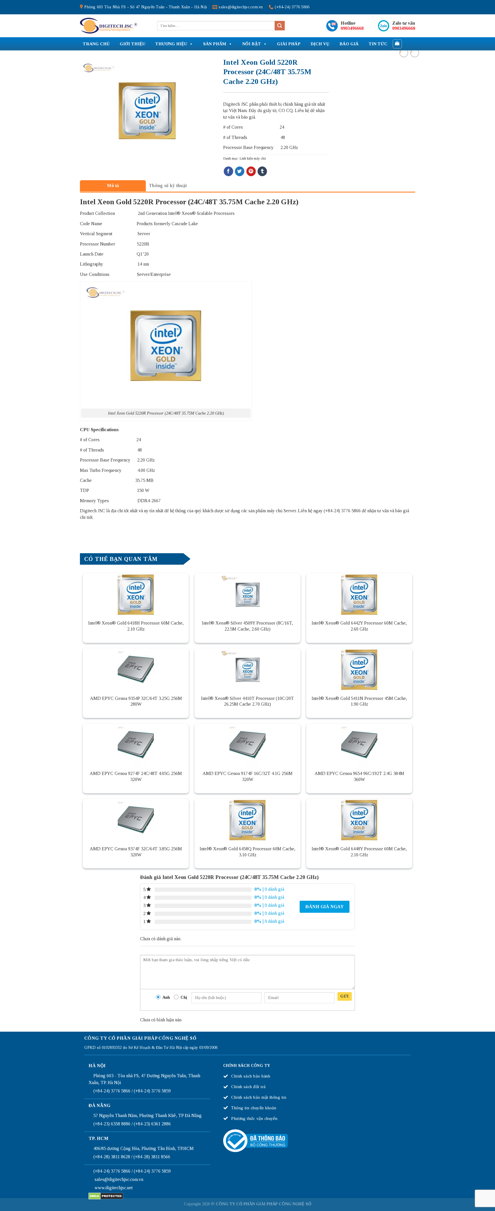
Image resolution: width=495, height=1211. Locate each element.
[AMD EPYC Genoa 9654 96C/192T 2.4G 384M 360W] (359, 745)
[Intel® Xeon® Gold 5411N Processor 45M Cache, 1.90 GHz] (359, 669)
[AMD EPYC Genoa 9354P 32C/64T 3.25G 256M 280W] (135, 669)
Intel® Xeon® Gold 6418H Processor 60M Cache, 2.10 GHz (136, 626)
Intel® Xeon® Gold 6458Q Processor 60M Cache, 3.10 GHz (247, 851)
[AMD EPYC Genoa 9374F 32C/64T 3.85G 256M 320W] (135, 820)
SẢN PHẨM (214, 44)
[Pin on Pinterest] (251, 171)
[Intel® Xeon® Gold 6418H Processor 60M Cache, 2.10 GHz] (135, 594)
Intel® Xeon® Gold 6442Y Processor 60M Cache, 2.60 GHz (359, 626)
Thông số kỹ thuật (168, 185)
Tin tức (378, 44)
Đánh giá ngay (324, 906)
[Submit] (279, 26)
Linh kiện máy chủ (252, 158)
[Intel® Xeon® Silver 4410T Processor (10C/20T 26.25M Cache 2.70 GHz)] (247, 669)
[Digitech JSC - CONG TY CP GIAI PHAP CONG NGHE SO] (108, 26)
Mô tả (113, 185)
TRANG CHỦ (96, 44)
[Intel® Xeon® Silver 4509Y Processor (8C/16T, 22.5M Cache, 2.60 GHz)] (247, 594)
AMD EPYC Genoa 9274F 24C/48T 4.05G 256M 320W (136, 776)
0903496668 (352, 28)
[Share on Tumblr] (262, 171)
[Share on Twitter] (239, 171)
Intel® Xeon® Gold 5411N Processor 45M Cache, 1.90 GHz (359, 701)
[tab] (113, 185)
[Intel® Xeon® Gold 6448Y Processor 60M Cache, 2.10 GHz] (359, 820)
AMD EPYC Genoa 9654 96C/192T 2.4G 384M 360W (359, 776)
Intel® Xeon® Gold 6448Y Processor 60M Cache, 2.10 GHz (359, 851)
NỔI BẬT (251, 44)
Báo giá (349, 44)
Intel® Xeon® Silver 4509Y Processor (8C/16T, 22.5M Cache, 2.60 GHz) (247, 626)
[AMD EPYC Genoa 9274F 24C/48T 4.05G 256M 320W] (135, 745)
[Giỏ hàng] (397, 43)
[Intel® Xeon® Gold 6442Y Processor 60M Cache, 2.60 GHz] (359, 594)
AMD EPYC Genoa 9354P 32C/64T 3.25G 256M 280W (136, 701)
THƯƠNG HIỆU (171, 44)
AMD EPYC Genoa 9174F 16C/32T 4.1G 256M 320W (247, 776)
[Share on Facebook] (228, 171)
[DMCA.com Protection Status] (106, 1195)
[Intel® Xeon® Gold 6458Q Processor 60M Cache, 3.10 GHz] (247, 820)
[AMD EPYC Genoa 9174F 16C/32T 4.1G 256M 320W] (247, 745)
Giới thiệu (132, 44)
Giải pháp (288, 44)
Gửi (344, 996)
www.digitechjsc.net (114, 1187)
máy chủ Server (281, 510)
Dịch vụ (320, 44)
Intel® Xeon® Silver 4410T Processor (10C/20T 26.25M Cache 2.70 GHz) (247, 701)
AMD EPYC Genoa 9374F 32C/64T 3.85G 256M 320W (136, 851)
